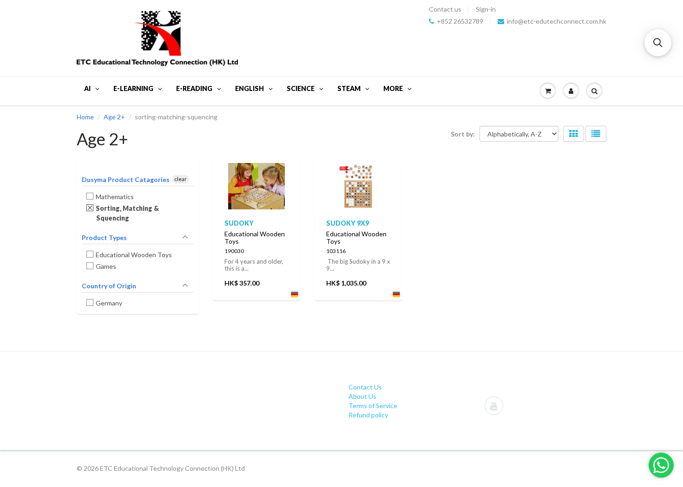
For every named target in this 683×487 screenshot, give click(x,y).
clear (180, 178)
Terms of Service (372, 405)
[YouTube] (494, 405)
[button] (657, 42)
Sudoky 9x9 (347, 223)
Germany (109, 303)
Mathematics (115, 197)
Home (85, 117)
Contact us (445, 9)
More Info (257, 183)
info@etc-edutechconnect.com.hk (556, 21)
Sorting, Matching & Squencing (127, 213)
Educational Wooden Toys (134, 255)
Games (106, 266)
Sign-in (486, 9)
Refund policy (368, 415)
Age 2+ (114, 117)
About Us (362, 396)
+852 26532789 (460, 21)
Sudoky (239, 223)
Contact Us (365, 387)
